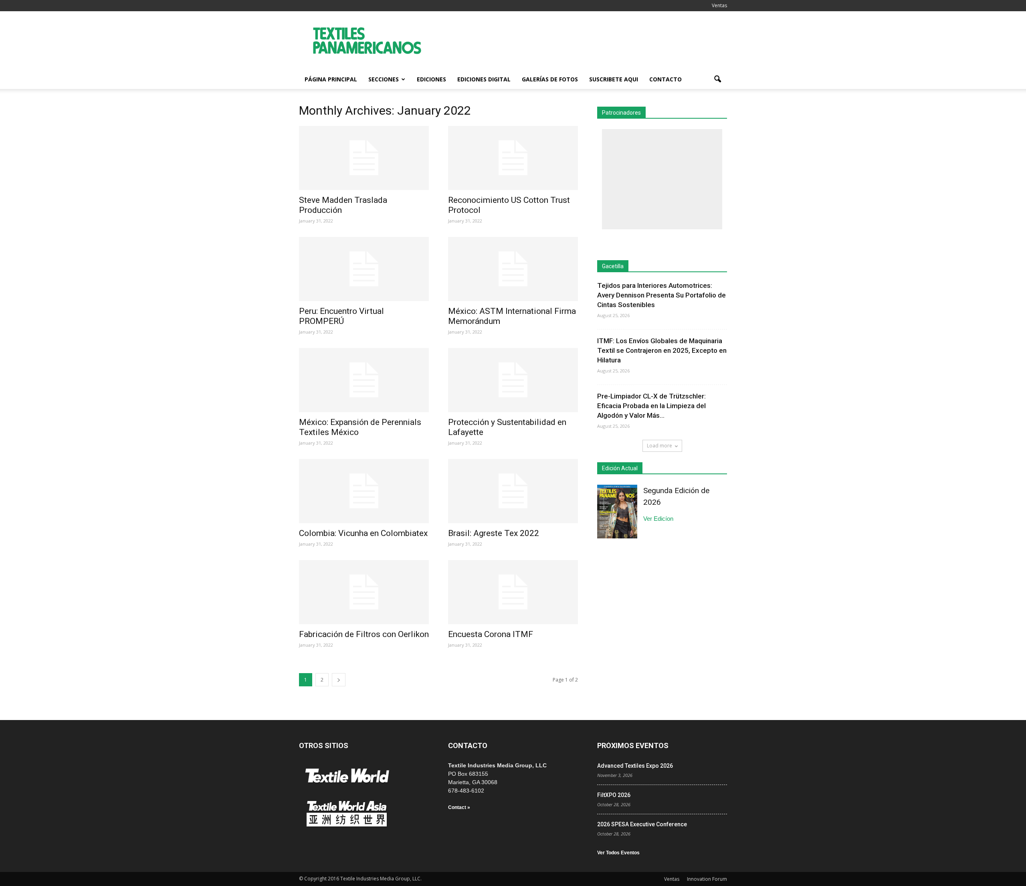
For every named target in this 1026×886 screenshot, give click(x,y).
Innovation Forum (707, 879)
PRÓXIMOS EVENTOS (633, 745)
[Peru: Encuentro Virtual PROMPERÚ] (364, 269)
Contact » (459, 807)
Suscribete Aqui (613, 79)
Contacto (665, 79)
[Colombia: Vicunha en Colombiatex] (364, 491)
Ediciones (431, 79)
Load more (659, 445)
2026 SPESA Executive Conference (642, 824)
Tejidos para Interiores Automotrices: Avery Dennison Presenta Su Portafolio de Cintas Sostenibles (661, 295)
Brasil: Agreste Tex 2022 (493, 533)
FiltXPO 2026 (613, 795)
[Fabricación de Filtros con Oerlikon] (364, 592)
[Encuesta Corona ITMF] (513, 592)
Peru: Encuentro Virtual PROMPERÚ (341, 316)
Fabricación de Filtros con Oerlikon (364, 634)
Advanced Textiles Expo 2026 (635, 766)
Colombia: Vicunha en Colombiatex (363, 533)
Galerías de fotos (550, 79)
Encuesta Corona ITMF (490, 634)
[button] (717, 79)
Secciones (383, 79)
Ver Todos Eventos (618, 853)
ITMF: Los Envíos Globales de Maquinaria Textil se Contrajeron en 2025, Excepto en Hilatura (662, 350)
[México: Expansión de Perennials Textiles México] (364, 380)
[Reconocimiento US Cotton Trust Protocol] (513, 158)
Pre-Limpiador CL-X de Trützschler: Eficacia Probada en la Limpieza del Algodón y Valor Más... (651, 405)
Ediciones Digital (484, 79)
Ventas (719, 5)
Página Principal (331, 79)
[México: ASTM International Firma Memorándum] (513, 269)
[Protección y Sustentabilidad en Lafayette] (513, 380)
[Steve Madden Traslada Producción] (364, 158)
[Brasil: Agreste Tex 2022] (513, 491)
